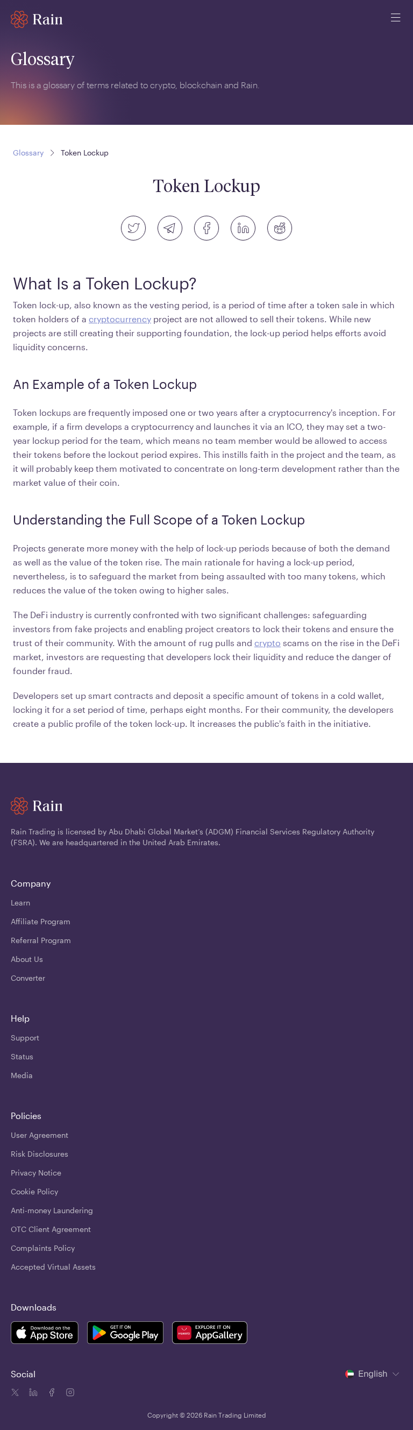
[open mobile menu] (395, 19)
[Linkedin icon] (32, 1394)
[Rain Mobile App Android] (125, 1334)
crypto (267, 643)
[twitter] (133, 228)
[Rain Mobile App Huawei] (209, 1334)
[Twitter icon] (15, 1394)
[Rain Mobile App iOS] (45, 1334)
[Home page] (37, 19)
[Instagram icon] (68, 1394)
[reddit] (280, 228)
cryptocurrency (120, 319)
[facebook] (206, 228)
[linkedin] (243, 228)
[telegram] (170, 228)
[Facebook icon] (50, 1394)
